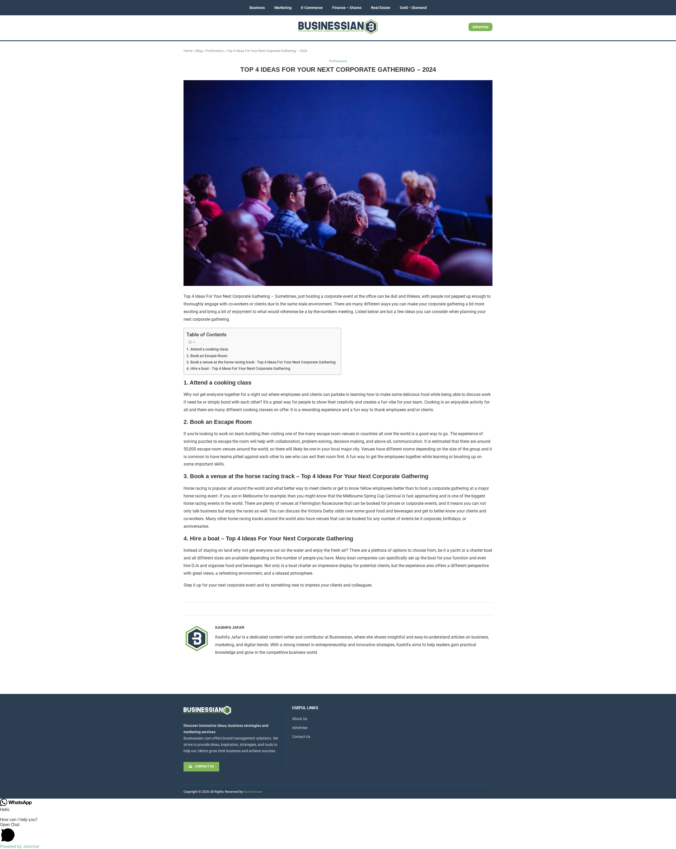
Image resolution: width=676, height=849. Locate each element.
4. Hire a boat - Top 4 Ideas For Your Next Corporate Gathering (238, 368)
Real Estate (380, 8)
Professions (214, 51)
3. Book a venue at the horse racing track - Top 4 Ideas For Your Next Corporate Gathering (261, 362)
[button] (338, 833)
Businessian (253, 792)
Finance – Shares (347, 8)
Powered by (19, 846)
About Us (299, 719)
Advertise (480, 27)
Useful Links (305, 708)
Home (188, 51)
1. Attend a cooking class (207, 349)
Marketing (283, 8)
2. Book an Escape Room (206, 356)
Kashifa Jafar (229, 627)
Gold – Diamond (413, 8)
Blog (199, 51)
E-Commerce (312, 8)
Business (257, 8)
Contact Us (301, 736)
